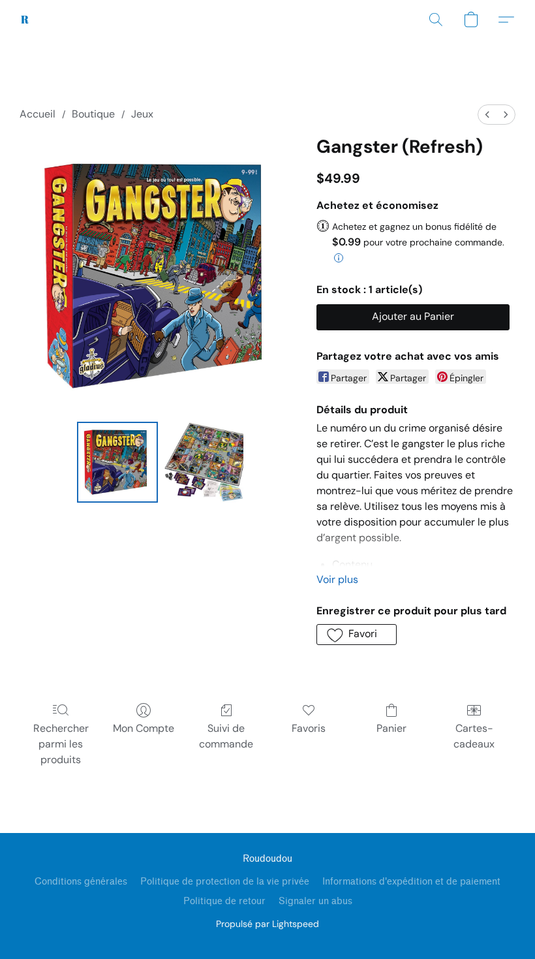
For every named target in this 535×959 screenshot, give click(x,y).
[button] (25, 20)
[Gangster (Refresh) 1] (203, 462)
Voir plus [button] (337, 579)
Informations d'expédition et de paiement (411, 881)
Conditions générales (81, 881)
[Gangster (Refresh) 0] (117, 462)
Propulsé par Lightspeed (267, 924)
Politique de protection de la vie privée (224, 881)
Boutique (93, 114)
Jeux (142, 114)
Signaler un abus (315, 901)
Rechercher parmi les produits (61, 743)
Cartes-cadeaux (474, 736)
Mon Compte (143, 728)
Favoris (309, 728)
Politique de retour (224, 901)
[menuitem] (487, 114)
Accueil (37, 114)
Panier (391, 728)
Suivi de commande (226, 736)
